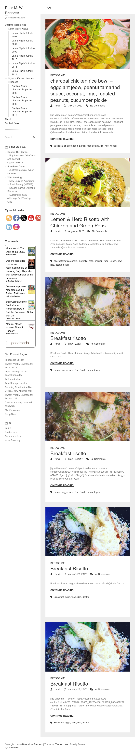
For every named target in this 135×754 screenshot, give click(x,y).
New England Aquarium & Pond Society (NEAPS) (20, 182)
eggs (65, 370)
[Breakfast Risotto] (87, 531)
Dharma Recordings (15, 24)
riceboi (113, 145)
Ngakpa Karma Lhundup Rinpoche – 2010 (23, 111)
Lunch (82, 145)
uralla (66, 264)
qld (102, 145)
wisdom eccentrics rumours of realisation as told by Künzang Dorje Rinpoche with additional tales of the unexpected (19, 269)
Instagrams (57, 75)
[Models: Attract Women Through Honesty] (31, 323)
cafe (91, 260)
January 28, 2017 (77, 574)
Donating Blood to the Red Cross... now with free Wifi (18, 389)
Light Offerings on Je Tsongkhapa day (16, 373)
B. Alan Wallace (14, 296)
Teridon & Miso (13, 379)
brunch (57, 370)
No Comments (97, 105)
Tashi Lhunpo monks (16, 383)
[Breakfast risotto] (87, 301)
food (75, 145)
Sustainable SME (18, 194)
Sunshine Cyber (16, 166)
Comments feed (13, 436)
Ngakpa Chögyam (15, 281)
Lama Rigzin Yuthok (18, 28)
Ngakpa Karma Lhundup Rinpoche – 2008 (23, 100)
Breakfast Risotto (69, 568)
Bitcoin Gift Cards (17, 152)
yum (98, 370)
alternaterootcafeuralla (65, 260)
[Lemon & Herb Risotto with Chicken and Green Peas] (87, 182)
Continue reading (62, 139)
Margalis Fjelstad (14, 318)
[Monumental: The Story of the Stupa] (31, 248)
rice (107, 145)
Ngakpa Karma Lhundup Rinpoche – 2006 (23, 89)
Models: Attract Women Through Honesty (15, 327)
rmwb (57, 105)
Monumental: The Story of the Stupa (15, 250)
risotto (58, 264)
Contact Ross (12, 123)
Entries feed (11, 432)
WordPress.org (13, 440)
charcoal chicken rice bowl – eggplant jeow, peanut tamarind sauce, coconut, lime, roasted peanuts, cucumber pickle (85, 90)
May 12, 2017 (75, 343)
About (8, 119)
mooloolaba (93, 145)
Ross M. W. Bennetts (14, 10)
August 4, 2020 (76, 231)
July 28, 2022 (75, 105)
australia (58, 145)
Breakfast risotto (68, 337)
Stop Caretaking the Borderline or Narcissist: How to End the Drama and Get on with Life (20, 308)
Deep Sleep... (12, 414)
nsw (120, 260)
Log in (8, 427)
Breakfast (59, 596)
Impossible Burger (14, 359)
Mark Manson (13, 334)
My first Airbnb (12, 410)
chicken (68, 145)
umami (91, 370)
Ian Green (12, 255)
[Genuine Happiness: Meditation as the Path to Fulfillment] (31, 286)
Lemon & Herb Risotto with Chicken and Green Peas (79, 222)
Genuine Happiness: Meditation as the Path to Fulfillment (16, 290)
